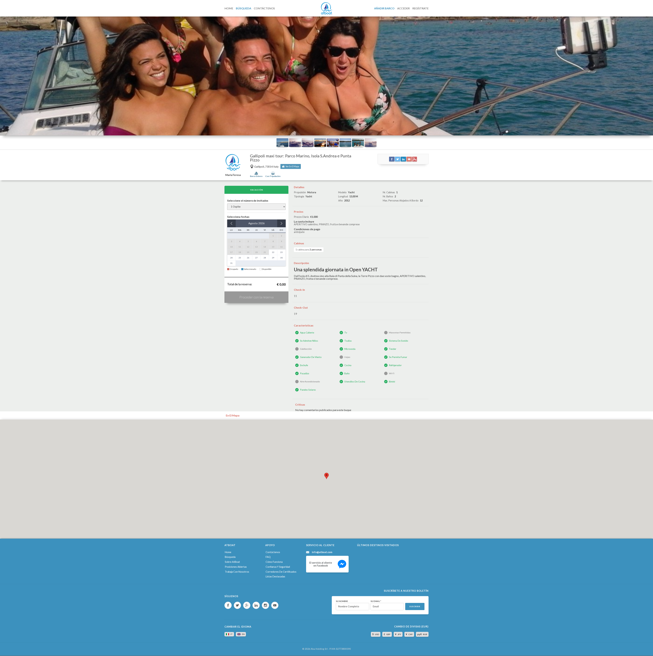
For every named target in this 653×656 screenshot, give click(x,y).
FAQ (268, 556)
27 (256, 258)
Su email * (376, 601)
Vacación (256, 189)
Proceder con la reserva (256, 297)
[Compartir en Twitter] (397, 159)
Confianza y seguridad (278, 566)
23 (281, 252)
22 (273, 252)
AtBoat (326, 8)
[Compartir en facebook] (392, 159)
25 (240, 258)
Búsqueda (230, 556)
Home (228, 552)
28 (265, 258)
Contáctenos (273, 552)
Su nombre (342, 601)
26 (248, 258)
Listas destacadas (275, 576)
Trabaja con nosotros (237, 571)
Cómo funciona (274, 561)
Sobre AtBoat (232, 561)
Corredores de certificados (281, 571)
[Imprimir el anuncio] (414, 159)
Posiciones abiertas (236, 566)
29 (273, 258)
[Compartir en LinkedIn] (403, 159)
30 (281, 258)
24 (231, 258)
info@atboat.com (322, 552)
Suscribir (414, 606)
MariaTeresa (233, 175)
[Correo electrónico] (409, 159)
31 (231, 263)
